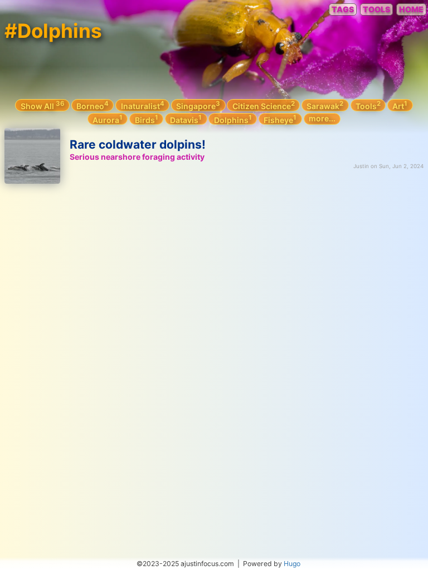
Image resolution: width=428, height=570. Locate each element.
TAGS (343, 9)
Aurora (108, 119)
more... (322, 118)
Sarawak (325, 105)
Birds (146, 119)
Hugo (292, 563)
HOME (411, 9)
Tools (368, 105)
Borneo (92, 105)
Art (399, 105)
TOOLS (376, 9)
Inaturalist (142, 105)
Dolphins (233, 119)
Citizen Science (263, 105)
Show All (43, 105)
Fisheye (280, 119)
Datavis (186, 119)
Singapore (198, 105)
